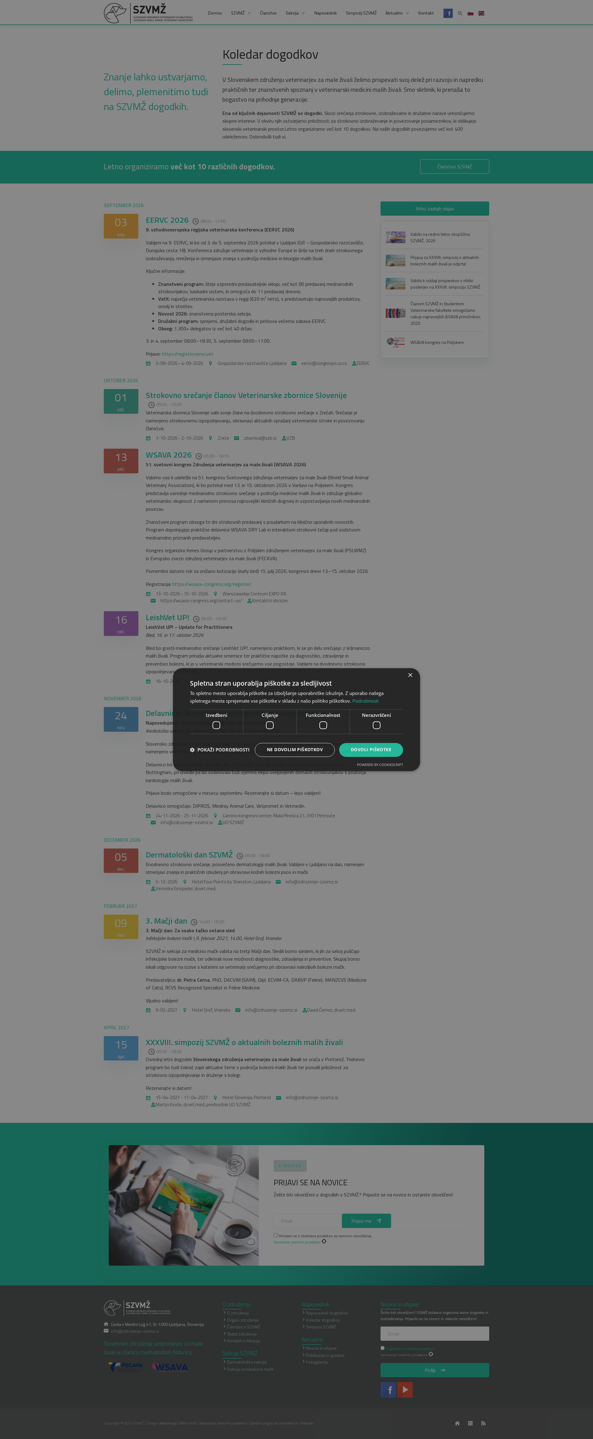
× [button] (410, 675)
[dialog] (296, 719)
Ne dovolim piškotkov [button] (295, 749)
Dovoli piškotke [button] (371, 749)
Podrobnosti (365, 701)
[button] (220, 750)
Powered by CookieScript (380, 764)
